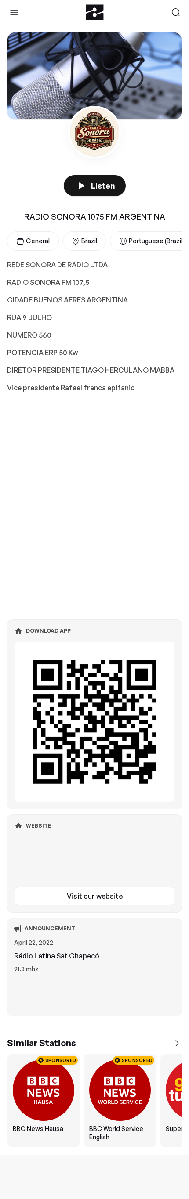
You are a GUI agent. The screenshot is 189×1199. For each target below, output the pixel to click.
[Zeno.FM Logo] (95, 12)
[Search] (175, 12)
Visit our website (95, 896)
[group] (94, 1101)
